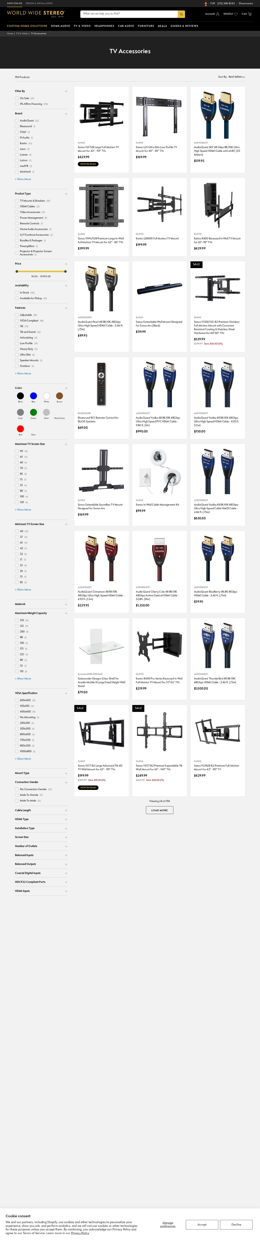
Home (10, 33)
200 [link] (24, 632)
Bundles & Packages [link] (33, 240)
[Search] (181, 14)
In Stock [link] (27, 292)
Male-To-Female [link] (31, 795)
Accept (202, 1224)
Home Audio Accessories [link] (35, 229)
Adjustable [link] (28, 315)
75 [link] (23, 479)
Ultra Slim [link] (27, 355)
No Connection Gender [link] (36, 789)
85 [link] (23, 474)
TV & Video (22, 33)
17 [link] (23, 560)
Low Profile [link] (29, 343)
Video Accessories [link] (32, 212)
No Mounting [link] (29, 717)
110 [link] (23, 671)
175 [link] (23, 649)
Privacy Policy (80, 1233)
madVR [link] (26, 166)
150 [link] (24, 620)
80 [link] (23, 491)
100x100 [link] (27, 706)
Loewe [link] (25, 155)
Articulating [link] (28, 338)
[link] (20, 397)
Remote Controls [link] (31, 223)
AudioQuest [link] (29, 121)
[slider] (16, 271)
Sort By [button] (222, 77)
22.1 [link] (24, 654)
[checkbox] (17, 98)
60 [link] (23, 462)
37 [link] (23, 537)
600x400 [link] (27, 700)
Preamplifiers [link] (29, 246)
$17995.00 (45, 276)
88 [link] (23, 637)
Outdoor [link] (27, 366)
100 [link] (24, 496)
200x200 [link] (27, 729)
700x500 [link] (27, 740)
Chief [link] (25, 132)
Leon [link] (25, 149)
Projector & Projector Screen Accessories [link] (36, 253)
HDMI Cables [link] (29, 206)
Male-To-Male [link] (30, 800)
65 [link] (23, 457)
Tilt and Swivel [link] (30, 332)
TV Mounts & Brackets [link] (35, 201)
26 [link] (23, 571)
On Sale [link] (27, 98)
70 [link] (23, 468)
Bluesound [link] (27, 126)
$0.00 (34, 276)
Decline (236, 1224)
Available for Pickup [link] (33, 298)
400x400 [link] (27, 711)
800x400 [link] (27, 734)
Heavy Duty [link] (28, 349)
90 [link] (24, 451)
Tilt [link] (24, 326)
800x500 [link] (27, 746)
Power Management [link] (33, 218)
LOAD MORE (159, 810)
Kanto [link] (26, 143)
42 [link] (23, 548)
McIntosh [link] (27, 172)
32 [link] (23, 554)
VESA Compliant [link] (32, 321)
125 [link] (24, 626)
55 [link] (23, 485)
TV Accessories (38, 33)
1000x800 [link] (27, 751)
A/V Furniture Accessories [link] (36, 235)
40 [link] (24, 531)
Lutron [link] (25, 160)
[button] (247, 14)
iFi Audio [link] (26, 138)
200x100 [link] (27, 723)
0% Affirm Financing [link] (34, 104)
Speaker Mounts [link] (31, 360)
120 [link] (24, 502)
